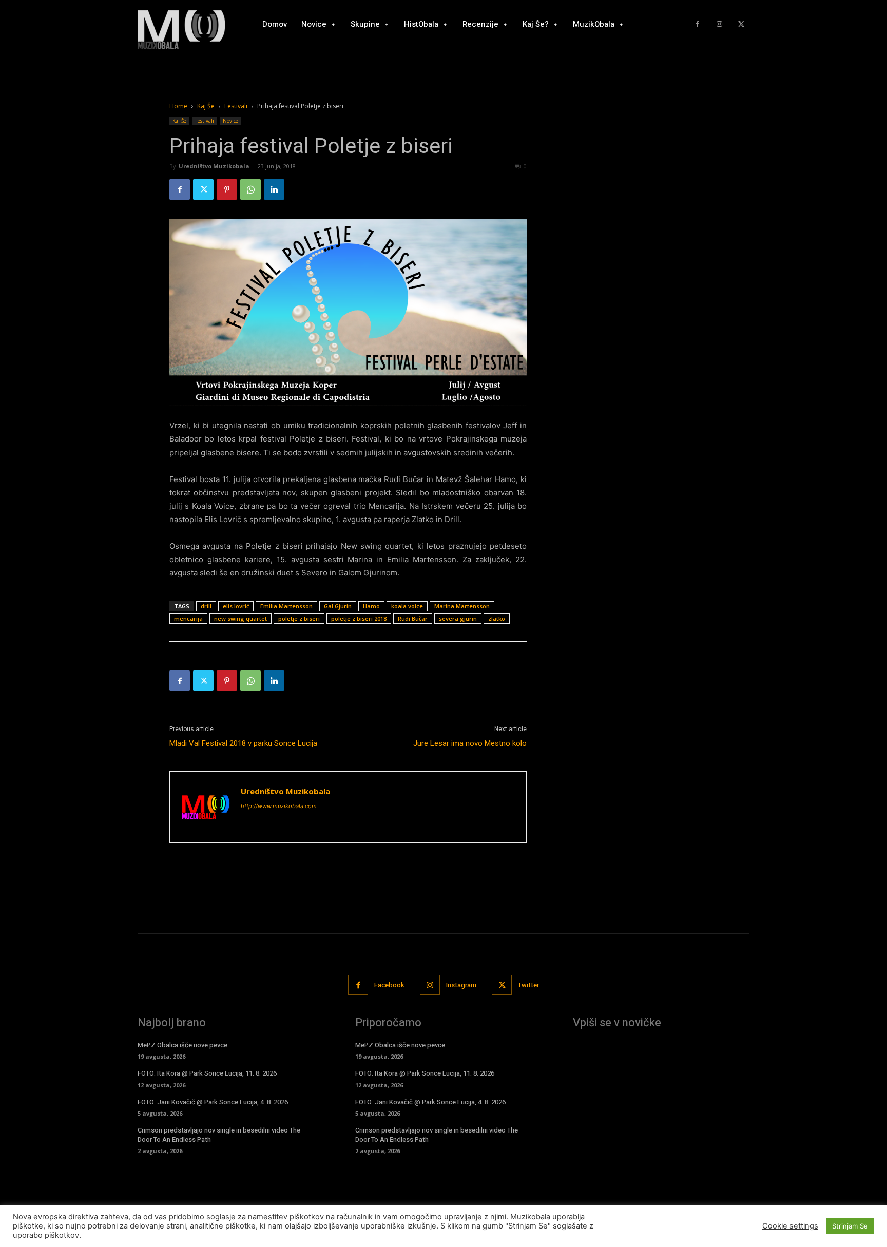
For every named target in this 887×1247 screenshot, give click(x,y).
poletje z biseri (299, 618)
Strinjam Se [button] (850, 1226)
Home (178, 106)
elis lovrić (236, 606)
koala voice (407, 606)
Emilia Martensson (286, 606)
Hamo (371, 606)
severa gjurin (458, 618)
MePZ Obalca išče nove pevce (182, 1045)
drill (206, 606)
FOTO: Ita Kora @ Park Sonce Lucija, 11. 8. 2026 (207, 1073)
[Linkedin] (274, 189)
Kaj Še (206, 106)
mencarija (188, 618)
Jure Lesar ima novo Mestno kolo (470, 743)
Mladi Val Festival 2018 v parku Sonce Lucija (243, 743)
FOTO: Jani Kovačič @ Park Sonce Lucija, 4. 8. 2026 (213, 1102)
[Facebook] (697, 24)
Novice (230, 120)
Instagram (461, 985)
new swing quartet (240, 618)
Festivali (235, 106)
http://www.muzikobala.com (279, 806)
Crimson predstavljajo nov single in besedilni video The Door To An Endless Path (219, 1134)
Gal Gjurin (338, 606)
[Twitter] (740, 24)
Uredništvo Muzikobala (214, 166)
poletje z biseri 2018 (359, 618)
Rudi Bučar (413, 618)
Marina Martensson (462, 606)
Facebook (389, 985)
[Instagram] (719, 24)
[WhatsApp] (250, 189)
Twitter (528, 985)
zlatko (496, 618)
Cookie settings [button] (790, 1226)
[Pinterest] (227, 189)
